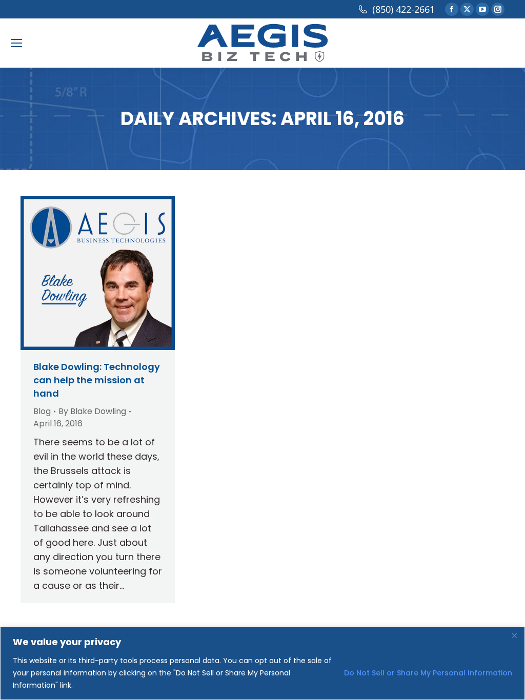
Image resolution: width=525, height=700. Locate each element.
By (92, 411)
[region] (262, 663)
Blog (42, 411)
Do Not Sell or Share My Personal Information (428, 673)
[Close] (514, 635)
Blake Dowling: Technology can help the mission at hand (96, 380)
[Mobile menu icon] (16, 43)
